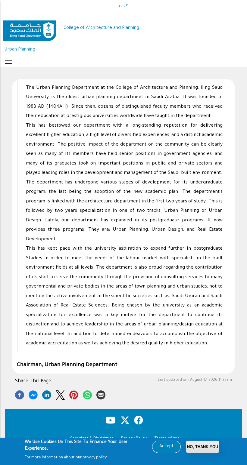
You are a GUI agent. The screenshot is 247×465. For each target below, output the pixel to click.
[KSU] (29, 28)
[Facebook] (19, 394)
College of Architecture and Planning (101, 28)
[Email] (100, 394)
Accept (166, 446)
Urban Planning (19, 49)
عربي (123, 5)
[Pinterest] (73, 394)
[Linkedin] (46, 394)
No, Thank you (202, 447)
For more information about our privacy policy (66, 458)
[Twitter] (60, 394)
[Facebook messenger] (33, 394)
